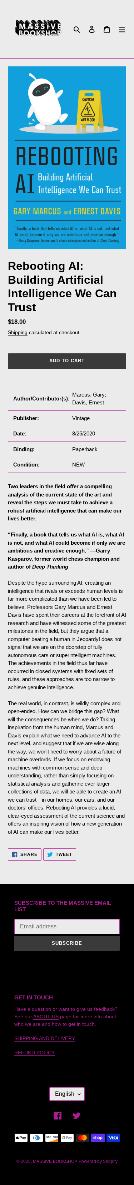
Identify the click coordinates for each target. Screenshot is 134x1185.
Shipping (18, 332)
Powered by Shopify (98, 1161)
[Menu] (121, 29)
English (64, 1094)
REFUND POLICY (34, 1052)
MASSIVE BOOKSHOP (55, 1161)
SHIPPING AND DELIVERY (44, 1038)
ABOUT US (46, 1016)
